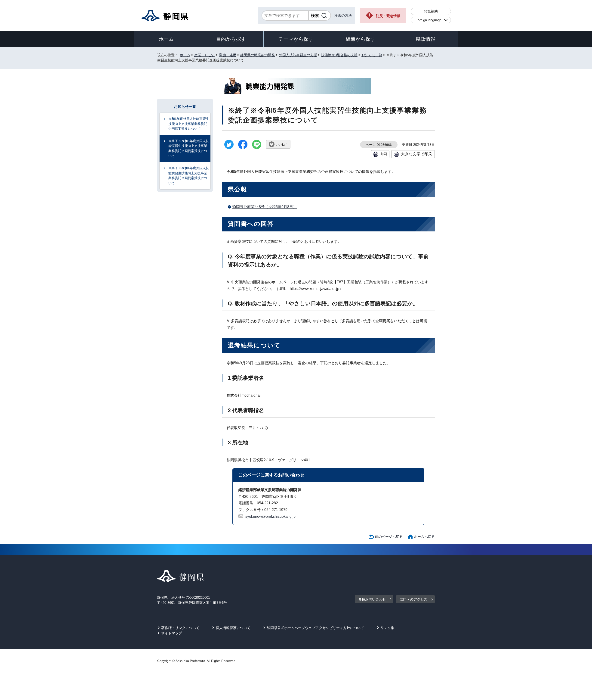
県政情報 (425, 39)
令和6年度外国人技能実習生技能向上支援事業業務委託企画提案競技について (188, 124)
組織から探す (361, 39)
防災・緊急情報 (388, 16)
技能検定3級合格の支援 (339, 55)
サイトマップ (171, 633)
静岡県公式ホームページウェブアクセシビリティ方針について (315, 628)
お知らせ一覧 (371, 55)
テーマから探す (296, 39)
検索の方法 (343, 15)
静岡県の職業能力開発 (257, 55)
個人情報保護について (233, 628)
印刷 (383, 154)
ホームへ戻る (424, 537)
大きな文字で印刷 (416, 154)
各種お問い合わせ (372, 599)
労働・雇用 (227, 55)
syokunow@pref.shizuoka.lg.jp (270, 516)
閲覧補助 (431, 11)
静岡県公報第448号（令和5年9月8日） (264, 207)
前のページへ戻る (389, 537)
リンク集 (387, 628)
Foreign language (428, 20)
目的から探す (231, 39)
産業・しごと (204, 55)
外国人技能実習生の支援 (298, 55)
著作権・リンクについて (180, 628)
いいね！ (282, 144)
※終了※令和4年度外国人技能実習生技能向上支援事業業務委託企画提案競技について (188, 175)
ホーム (166, 39)
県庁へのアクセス (413, 599)
